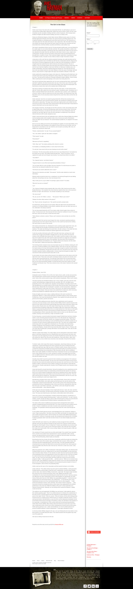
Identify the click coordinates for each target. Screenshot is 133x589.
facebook (85, 586)
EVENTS (79, 18)
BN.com (61, 524)
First (88, 43)
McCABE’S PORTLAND (51, 20)
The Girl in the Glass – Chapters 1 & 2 (92, 552)
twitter (89, 586)
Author (42, 560)
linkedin (93, 586)
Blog (55, 560)
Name (89, 39)
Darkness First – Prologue (93, 555)
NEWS (73, 18)
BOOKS (67, 18)
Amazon (57, 524)
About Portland (61, 560)
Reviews (89, 557)
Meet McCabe (49, 560)
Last (95, 43)
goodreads (97, 586)
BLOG (41, 20)
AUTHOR (87, 18)
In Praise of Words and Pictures (53, 18)
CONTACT (63, 20)
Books (33, 560)
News (38, 560)
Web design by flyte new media (39, 563)
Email (88, 33)
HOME (41, 18)
